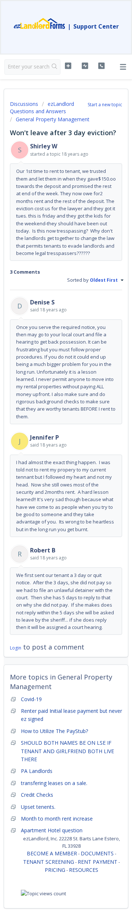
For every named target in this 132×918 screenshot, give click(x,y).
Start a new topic (105, 104)
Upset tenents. (38, 806)
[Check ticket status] (85, 66)
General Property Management (52, 119)
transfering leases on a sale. (54, 783)
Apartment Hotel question (51, 830)
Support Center (96, 26)
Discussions (24, 103)
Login (15, 648)
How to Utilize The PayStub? (54, 731)
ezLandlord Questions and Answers (42, 107)
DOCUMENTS (97, 853)
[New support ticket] (68, 66)
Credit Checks (37, 794)
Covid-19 (31, 699)
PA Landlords (36, 770)
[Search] (54, 67)
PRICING (55, 869)
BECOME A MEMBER (52, 853)
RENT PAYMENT (97, 861)
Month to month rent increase (57, 818)
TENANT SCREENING (48, 861)
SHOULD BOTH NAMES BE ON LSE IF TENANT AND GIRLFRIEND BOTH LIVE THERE (67, 751)
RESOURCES (83, 869)
